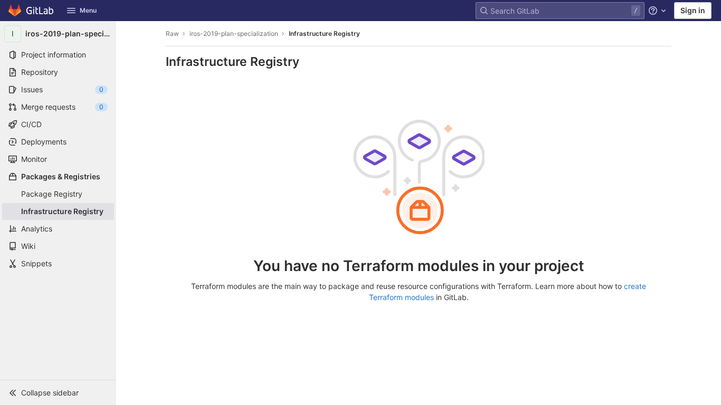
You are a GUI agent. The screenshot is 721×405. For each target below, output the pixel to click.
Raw (172, 33)
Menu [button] (88, 10)
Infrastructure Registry (324, 33)
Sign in (692, 10)
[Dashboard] (31, 10)
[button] (58, 392)
